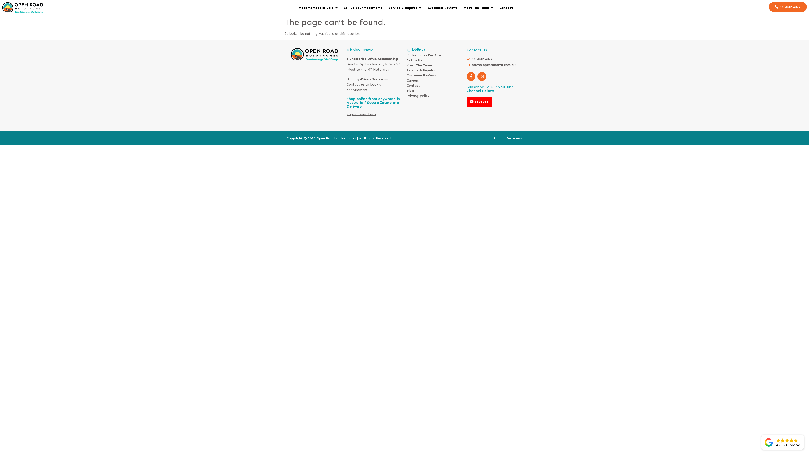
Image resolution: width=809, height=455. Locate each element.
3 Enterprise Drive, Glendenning (372, 59)
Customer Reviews (442, 8)
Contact (506, 8)
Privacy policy (418, 96)
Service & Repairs (403, 8)
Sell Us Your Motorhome (363, 8)
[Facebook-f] (471, 76)
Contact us (355, 84)
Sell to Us (414, 60)
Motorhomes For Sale (316, 8)
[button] (782, 442)
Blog (410, 90)
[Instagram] (481, 76)
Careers (413, 80)
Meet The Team (476, 8)
